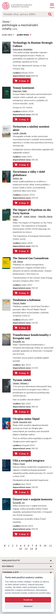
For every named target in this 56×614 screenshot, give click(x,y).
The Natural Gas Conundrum (31, 258)
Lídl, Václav (18, 261)
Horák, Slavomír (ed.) (22, 422)
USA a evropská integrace (28, 460)
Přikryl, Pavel (19, 463)
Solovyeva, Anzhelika (22, 49)
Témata (5, 21)
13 (26, 548)
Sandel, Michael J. (21, 383)
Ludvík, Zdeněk (19, 133)
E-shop (22, 81)
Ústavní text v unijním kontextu (32, 499)
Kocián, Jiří (17, 216)
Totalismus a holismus (26, 300)
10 (45, 545)
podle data (7, 34)
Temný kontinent (23, 87)
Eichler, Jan (18, 178)
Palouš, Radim (19, 303)
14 (31, 548)
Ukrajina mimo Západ (26, 418)
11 (50, 545)
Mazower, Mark (20, 91)
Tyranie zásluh (22, 380)
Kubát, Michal (30, 216)
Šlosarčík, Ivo (19, 341)
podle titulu (23, 34)
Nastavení (28, 606)
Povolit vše (28, 600)
